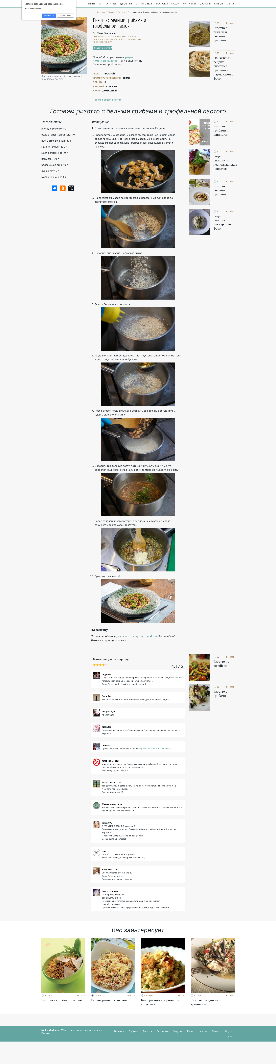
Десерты (126, 3)
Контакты (46, 1033)
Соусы (219, 3)
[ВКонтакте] (54, 188)
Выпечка (94, 3)
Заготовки (144, 3)
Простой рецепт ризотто (107, 99)
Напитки (189, 3)
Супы (231, 3)
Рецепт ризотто (102, 48)
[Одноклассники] (63, 188)
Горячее (110, 3)
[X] (71, 188)
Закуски (161, 3)
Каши (175, 3)
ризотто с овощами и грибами (136, 636)
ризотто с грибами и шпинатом (156, 748)
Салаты (205, 3)
